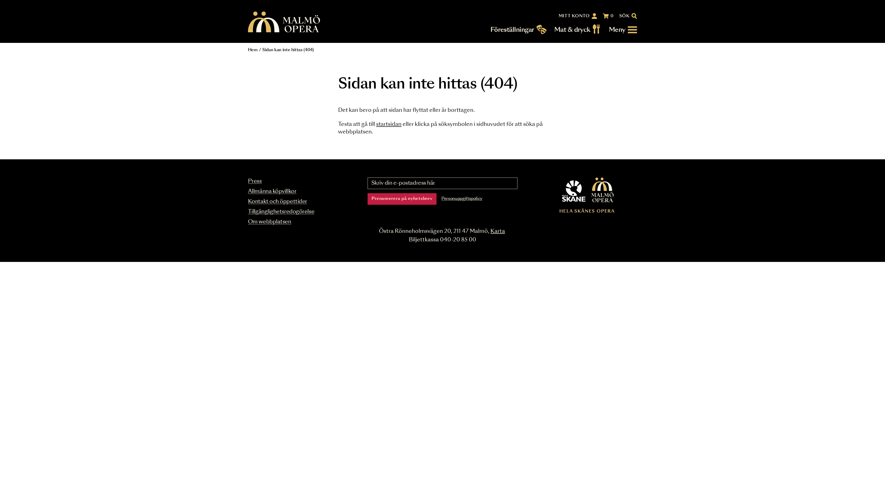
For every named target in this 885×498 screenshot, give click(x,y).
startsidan (388, 124)
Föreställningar (512, 30)
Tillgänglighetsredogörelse (281, 211)
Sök (624, 16)
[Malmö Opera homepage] (284, 22)
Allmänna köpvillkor (272, 191)
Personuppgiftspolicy (461, 199)
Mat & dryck (572, 30)
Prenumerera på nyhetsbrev (402, 199)
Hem (253, 50)
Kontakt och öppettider (277, 201)
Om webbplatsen (269, 222)
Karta (497, 231)
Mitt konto (574, 16)
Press (255, 181)
